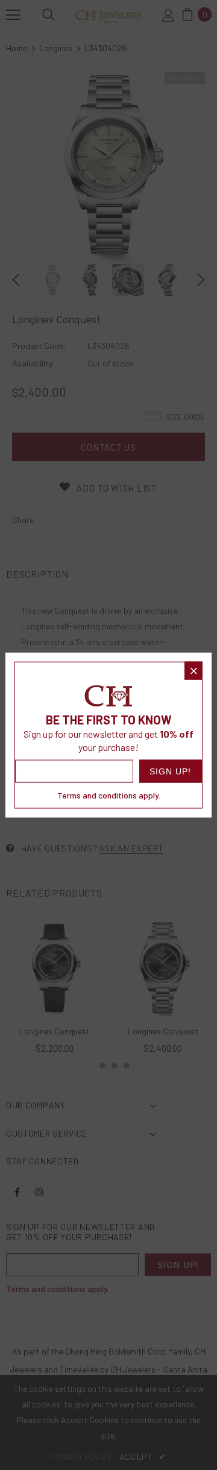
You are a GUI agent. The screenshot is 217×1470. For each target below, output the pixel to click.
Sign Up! (170, 771)
